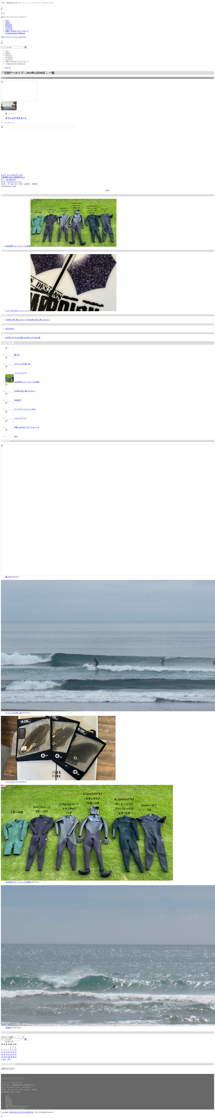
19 (4, 1054)
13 (7, 1052)
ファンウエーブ (20, 373)
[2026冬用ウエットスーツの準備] (73, 246)
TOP (7, 21)
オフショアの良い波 (22, 364)
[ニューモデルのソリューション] (73, 311)
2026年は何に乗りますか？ (16, 320)
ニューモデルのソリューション (17, 311)
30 (13, 1057)
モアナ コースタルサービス (12, 175)
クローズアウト (20, 418)
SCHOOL (9, 27)
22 (11, 1054)
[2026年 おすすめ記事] (31, 338)
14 (9, 1052)
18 (2, 1054)
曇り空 (17, 355)
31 (15, 1057)
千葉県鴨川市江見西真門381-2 (13, 177)
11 (2, 1052)
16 (13, 1052)
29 (11, 1057)
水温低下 (17, 400)
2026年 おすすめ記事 (13, 338)
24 (15, 1054)
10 (15, 1049)
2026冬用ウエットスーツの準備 (17, 246)
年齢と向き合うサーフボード (17, 31)
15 (11, 1052)
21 (9, 1054)
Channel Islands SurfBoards (15, 33)
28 (9, 1057)
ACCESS (8, 29)
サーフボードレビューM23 (24, 409)
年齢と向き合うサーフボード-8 (26, 427)
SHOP (7, 23)
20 (7, 1054)
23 (13, 1054)
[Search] (25, 47)
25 (2, 1057)
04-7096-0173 (11, 180)
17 (15, 1052)
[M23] (11, 329)
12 (4, 1052)
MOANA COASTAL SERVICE (21, 1112)
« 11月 (3, 1059)
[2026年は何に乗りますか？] (38, 320)
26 (4, 1057)
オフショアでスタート (16, 118)
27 (7, 1057)
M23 (7, 329)
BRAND (8, 25)
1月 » (9, 1059)
